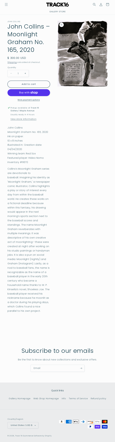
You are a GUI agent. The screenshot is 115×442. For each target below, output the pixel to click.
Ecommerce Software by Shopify (37, 436)
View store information (23, 119)
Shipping (12, 62)
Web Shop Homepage (46, 398)
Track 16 (18, 436)
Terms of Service (78, 398)
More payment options (29, 99)
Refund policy (98, 398)
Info (64, 398)
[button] (6, 4)
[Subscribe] (81, 368)
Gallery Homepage (20, 398)
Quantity (11, 67)
